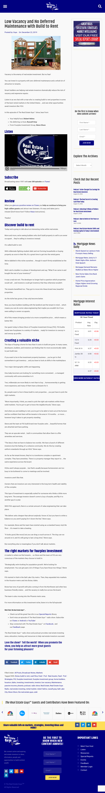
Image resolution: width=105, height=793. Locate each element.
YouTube (31, 621)
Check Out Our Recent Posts (86, 181)
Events (83, 760)
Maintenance (57, 682)
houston (8, 682)
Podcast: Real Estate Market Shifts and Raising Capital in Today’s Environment (86, 229)
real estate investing (17, 689)
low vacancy (46, 682)
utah (35, 692)
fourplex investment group (43, 679)
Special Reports (45, 614)
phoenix (20, 686)
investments (29, 682)
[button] (5, 6)
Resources (85, 753)
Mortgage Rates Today (86, 313)
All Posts (18, 673)
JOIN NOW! (87, 143)
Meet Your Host (87, 746)
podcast (27, 686)
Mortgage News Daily (84, 245)
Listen (83, 749)
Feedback (16, 627)
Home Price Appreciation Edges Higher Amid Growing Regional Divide (87, 283)
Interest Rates (92, 378)
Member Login (86, 767)
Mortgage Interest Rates (84, 303)
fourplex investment (24, 679)
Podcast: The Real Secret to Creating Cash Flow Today (86, 200)
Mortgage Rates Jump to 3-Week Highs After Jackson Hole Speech (86, 260)
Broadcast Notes (28, 673)
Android (23, 621)
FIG (14, 679)
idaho (14, 682)
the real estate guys (25, 692)
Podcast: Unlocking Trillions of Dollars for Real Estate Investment (86, 210)
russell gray (52, 689)
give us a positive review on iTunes (26, 205)
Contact (84, 770)
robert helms (42, 689)
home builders (59, 679)
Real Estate (45, 686)
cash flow (34, 676)
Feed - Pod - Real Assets (47, 676)
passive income (11, 686)
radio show (35, 686)
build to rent (25, 676)
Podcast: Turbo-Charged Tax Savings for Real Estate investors (87, 190)
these (32, 212)
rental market (31, 689)
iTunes (47, 182)
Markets (39, 673)
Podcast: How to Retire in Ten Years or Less (86, 220)
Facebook (49, 624)
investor (38, 682)
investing (20, 682)
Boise (17, 676)
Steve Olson (12, 692)
